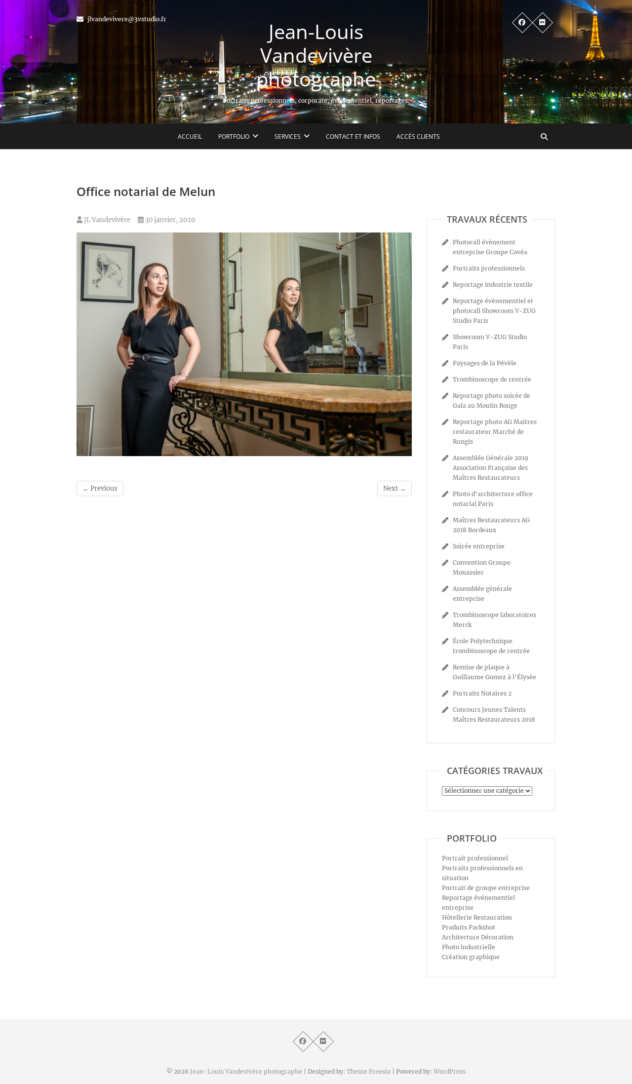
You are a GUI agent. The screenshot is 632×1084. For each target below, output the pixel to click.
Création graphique (471, 957)
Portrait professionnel (475, 858)
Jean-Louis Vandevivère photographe (316, 55)
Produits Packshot (468, 927)
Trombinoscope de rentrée (492, 379)
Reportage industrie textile (493, 284)
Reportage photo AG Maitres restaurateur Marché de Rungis (495, 431)
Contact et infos (353, 136)
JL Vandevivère (106, 220)
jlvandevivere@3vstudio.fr (126, 19)
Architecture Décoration (478, 937)
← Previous (100, 488)
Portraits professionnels (489, 268)
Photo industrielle (468, 947)
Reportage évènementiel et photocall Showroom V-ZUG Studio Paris (494, 310)
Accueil (190, 136)
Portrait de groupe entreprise (486, 887)
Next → (394, 488)
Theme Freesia (369, 1071)
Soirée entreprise (479, 546)
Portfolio (233, 136)
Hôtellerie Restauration (477, 917)
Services (288, 136)
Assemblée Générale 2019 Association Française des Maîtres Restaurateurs (490, 467)
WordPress (450, 1071)
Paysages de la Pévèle (484, 363)
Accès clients (418, 136)
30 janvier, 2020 (169, 220)
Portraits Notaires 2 (482, 693)
